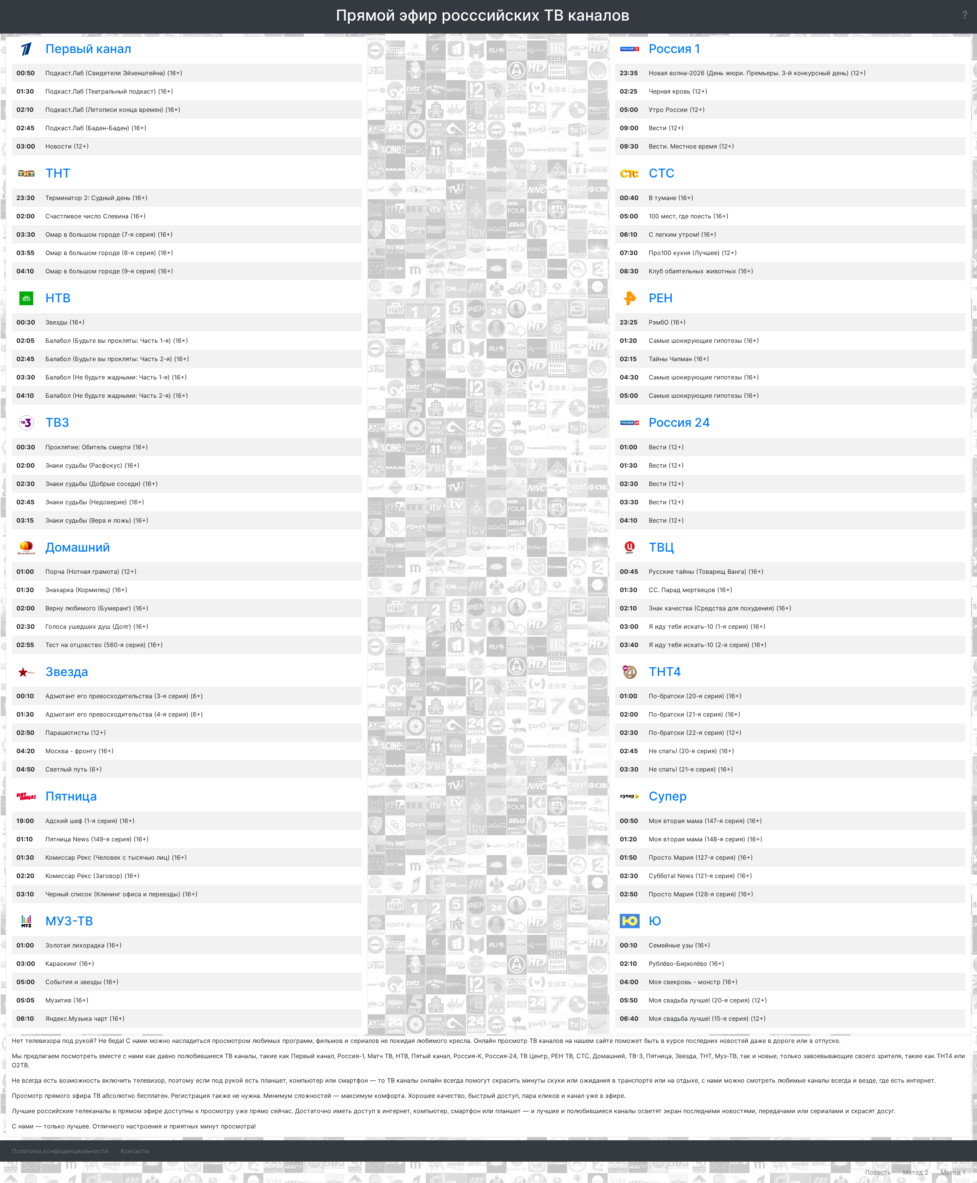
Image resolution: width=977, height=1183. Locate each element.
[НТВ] (26, 298)
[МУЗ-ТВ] (26, 921)
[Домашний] (26, 546)
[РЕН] (630, 298)
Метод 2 (916, 1172)
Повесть (878, 1172)
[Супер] (630, 796)
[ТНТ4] (630, 671)
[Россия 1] (630, 48)
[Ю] (630, 921)
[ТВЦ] (630, 546)
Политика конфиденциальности (60, 1151)
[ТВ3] (26, 422)
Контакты (135, 1151)
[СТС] (630, 173)
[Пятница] (26, 796)
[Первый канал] (26, 48)
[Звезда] (26, 671)
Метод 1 (953, 1172)
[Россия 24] (630, 422)
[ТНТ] (26, 173)
